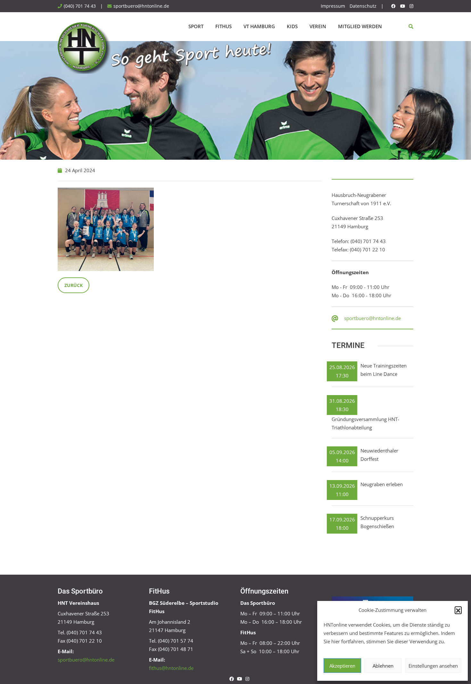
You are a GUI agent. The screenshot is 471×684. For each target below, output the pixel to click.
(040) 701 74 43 (80, 6)
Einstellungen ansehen (433, 666)
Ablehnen (383, 666)
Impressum (333, 6)
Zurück (73, 285)
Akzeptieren (342, 666)
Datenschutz (363, 6)
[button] (458, 610)
